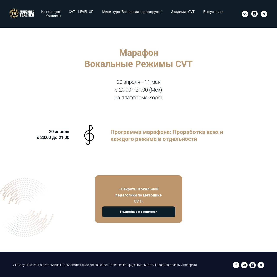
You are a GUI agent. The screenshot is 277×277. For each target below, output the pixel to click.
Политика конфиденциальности (132, 265)
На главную (50, 12)
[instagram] (254, 14)
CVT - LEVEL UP (81, 12)
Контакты (53, 16)
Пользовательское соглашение (84, 265)
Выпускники (213, 12)
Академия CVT (183, 12)
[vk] (245, 14)
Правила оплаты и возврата (176, 265)
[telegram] (264, 14)
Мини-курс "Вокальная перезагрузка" (132, 12)
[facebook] (236, 265)
